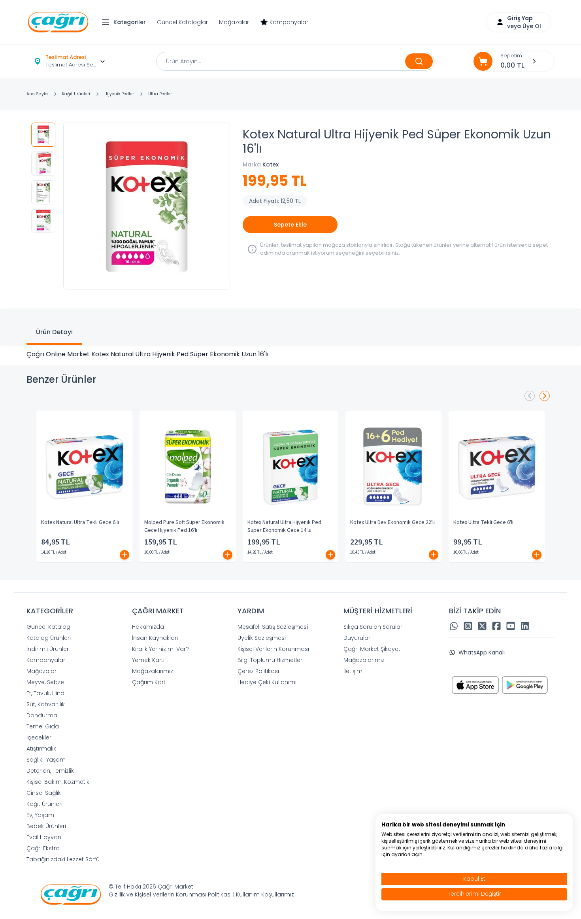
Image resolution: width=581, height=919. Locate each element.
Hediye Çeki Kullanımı (267, 682)
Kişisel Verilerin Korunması (273, 649)
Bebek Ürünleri (46, 826)
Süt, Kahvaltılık (45, 704)
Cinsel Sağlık (43, 793)
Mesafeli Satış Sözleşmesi (273, 627)
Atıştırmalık (41, 749)
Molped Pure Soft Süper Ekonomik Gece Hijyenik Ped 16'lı (184, 526)
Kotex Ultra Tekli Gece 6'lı (483, 522)
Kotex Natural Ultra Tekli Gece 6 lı (80, 522)
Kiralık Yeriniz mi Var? (160, 649)
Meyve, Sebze (45, 682)
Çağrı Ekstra (43, 848)
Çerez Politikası (258, 671)
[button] (126, 22)
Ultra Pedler (160, 94)
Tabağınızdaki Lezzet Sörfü (63, 859)
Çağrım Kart (149, 682)
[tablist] (290, 327)
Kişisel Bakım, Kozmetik (57, 782)
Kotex (270, 164)
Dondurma (41, 715)
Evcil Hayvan (43, 837)
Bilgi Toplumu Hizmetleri (271, 660)
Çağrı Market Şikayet (371, 649)
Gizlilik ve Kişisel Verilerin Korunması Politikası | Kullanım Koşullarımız (201, 894)
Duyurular (356, 638)
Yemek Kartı (148, 660)
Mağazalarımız (152, 671)
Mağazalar (234, 22)
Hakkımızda (148, 627)
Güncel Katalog (48, 627)
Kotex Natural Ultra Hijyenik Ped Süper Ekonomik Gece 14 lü (284, 526)
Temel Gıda (42, 726)
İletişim (352, 671)
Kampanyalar (289, 22)
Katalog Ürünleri (48, 638)
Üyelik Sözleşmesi (262, 638)
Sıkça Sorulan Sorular (372, 627)
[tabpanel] (290, 354)
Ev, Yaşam (40, 815)
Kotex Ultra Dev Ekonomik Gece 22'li (392, 522)
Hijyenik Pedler (119, 94)
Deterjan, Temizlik (50, 771)
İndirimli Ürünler (47, 649)
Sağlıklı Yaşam (46, 760)
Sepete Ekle (290, 225)
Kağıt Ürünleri (76, 94)
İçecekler (38, 737)
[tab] (54, 333)
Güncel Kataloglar (182, 22)
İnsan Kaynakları (155, 638)
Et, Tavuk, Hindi (46, 693)
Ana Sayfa (37, 94)
